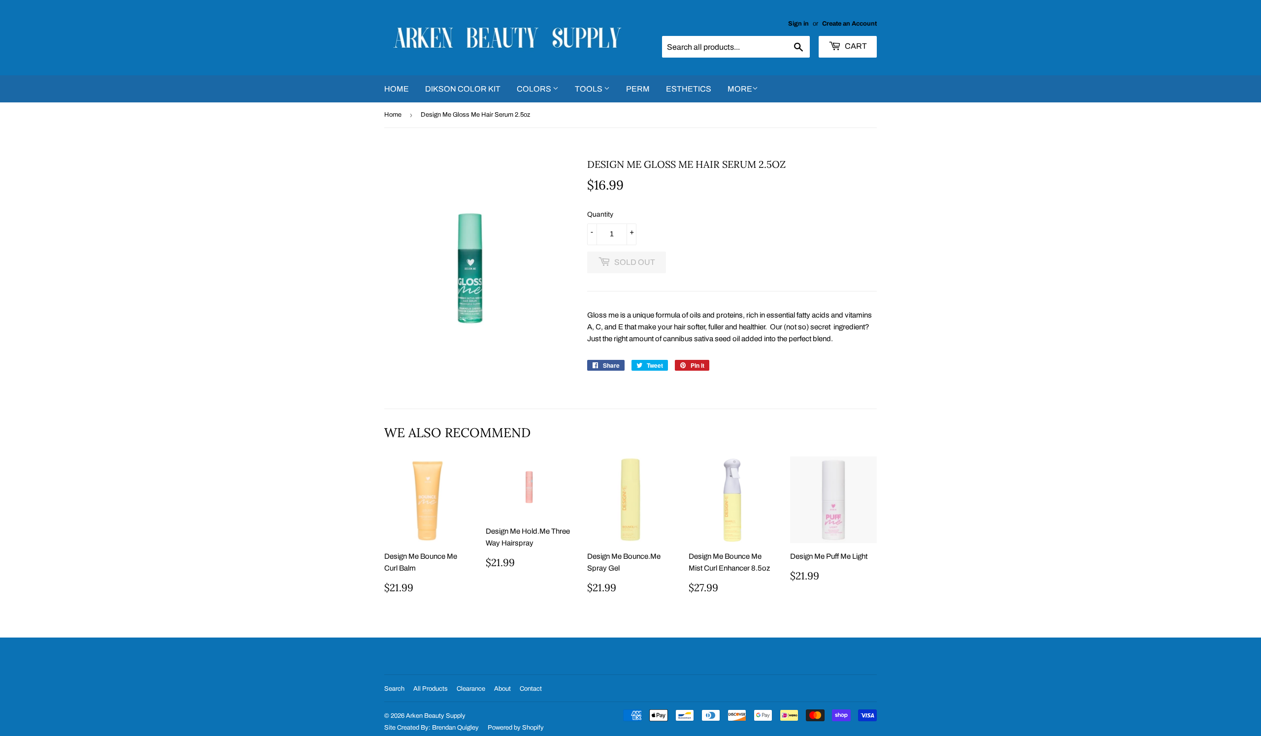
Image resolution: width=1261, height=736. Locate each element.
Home (396, 89)
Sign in (798, 23)
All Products (430, 688)
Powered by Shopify (516, 727)
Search (394, 688)
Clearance (471, 688)
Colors (535, 89)
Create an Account (849, 23)
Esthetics (688, 89)
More (740, 89)
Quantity (600, 214)
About (502, 688)
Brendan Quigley (455, 727)
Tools (589, 89)
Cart (855, 46)
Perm (638, 89)
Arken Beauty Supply (435, 715)
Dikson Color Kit (462, 89)
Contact (531, 688)
